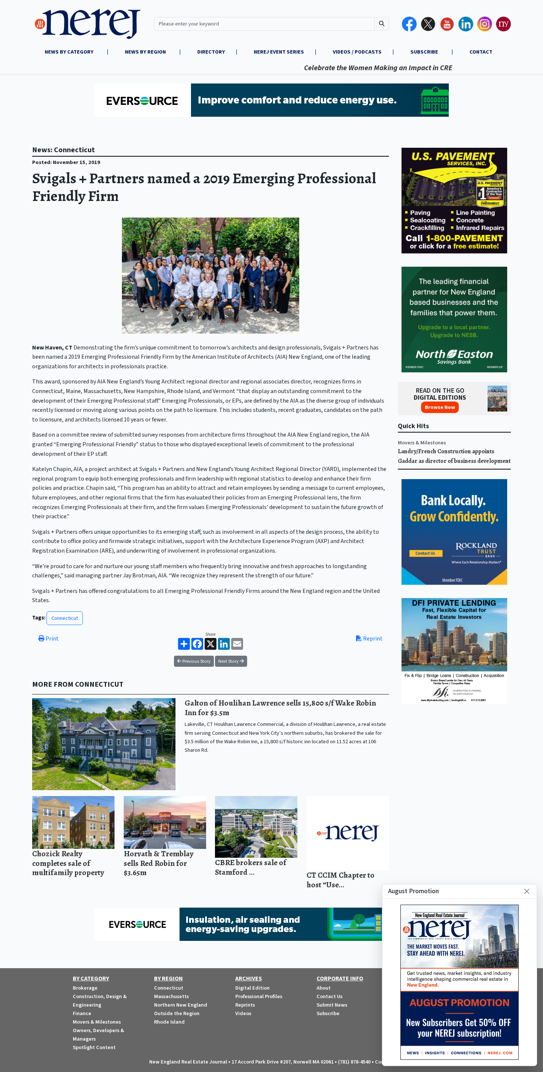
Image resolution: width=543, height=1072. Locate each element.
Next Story (229, 661)
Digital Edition (252, 988)
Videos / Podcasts (357, 52)
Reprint (372, 639)
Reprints (245, 1005)
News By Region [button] (146, 52)
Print (51, 639)
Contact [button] (480, 52)
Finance (82, 1013)
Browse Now (440, 407)
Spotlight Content (94, 1047)
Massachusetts (171, 996)
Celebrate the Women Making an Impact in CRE (349, 68)
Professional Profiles (258, 996)
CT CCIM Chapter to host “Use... (341, 880)
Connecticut (64, 618)
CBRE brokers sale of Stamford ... (250, 867)
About (324, 988)
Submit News (332, 1005)
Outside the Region (176, 1013)
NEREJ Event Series (279, 52)
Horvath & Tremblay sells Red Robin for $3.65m (159, 863)
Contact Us (329, 996)
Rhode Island (169, 1022)
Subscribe (328, 1013)
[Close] (527, 891)
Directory (211, 52)
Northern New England (180, 1005)
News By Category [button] (70, 52)
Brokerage (85, 988)
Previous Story (196, 661)
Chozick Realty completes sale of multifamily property (68, 863)
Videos (243, 1013)
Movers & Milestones (422, 443)
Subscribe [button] (424, 52)
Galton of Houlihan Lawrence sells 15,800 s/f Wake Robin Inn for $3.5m (280, 707)
